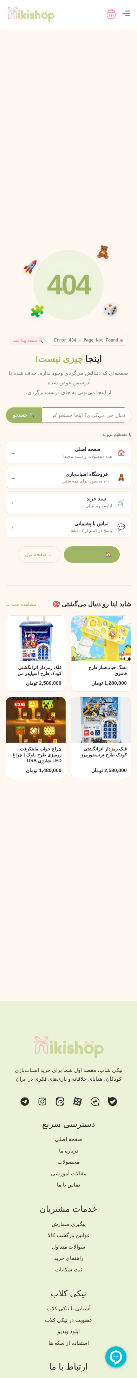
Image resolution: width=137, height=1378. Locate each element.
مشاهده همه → (21, 604)
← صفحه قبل (39, 554)
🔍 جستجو (24, 415)
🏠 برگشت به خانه (91, 554)
